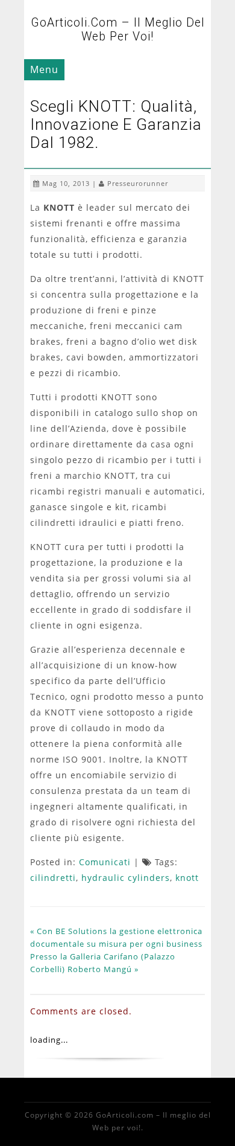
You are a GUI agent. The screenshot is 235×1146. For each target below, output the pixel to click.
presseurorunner (137, 183)
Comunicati (105, 862)
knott (187, 877)
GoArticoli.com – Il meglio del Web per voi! (118, 29)
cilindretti (53, 877)
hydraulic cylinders (125, 877)
